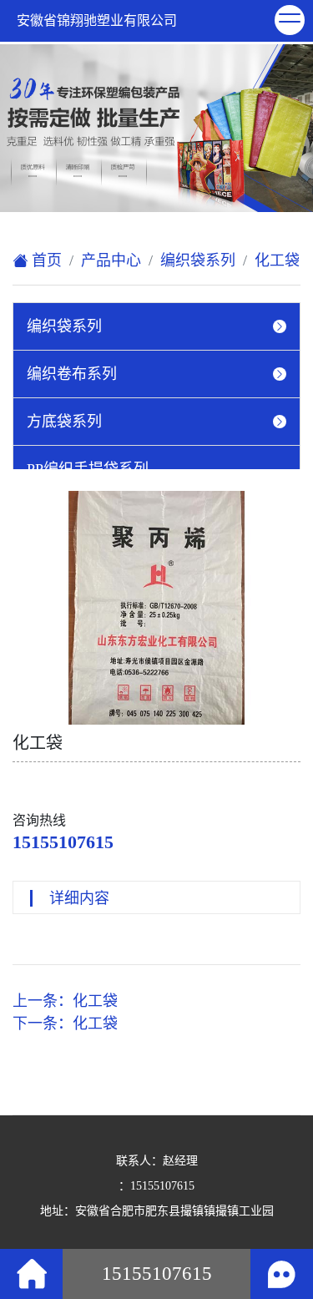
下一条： (65, 1023)
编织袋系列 (197, 260)
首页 (45, 260)
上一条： (65, 1001)
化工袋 (277, 260)
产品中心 (111, 260)
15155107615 (63, 841)
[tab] (156, 326)
